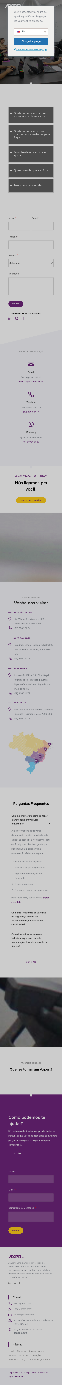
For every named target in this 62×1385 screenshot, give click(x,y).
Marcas (11, 1355)
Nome (12, 218)
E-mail (35, 218)
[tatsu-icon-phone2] (31, 394)
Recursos (12, 1359)
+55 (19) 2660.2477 (22, 1303)
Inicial (11, 1351)
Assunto (13, 255)
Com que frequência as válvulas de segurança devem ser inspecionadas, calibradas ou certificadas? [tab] (28, 918)
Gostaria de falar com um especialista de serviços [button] (31, 115)
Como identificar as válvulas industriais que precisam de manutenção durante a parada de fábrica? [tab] (29, 940)
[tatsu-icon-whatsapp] (31, 424)
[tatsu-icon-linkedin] (10, 318)
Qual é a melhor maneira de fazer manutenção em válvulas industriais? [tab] (29, 819)
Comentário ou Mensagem (22, 1208)
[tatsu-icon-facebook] (23, 318)
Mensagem (14, 273)
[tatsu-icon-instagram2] (14, 1153)
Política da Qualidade (39, 1359)
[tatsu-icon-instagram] (17, 318)
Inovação (36, 1355)
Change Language (31, 42)
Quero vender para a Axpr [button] (31, 170)
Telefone (13, 236)
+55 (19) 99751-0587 (22, 1309)
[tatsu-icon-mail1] (31, 364)
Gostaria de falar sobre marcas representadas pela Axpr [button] (32, 134)
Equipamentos (36, 1351)
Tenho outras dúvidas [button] (28, 185)
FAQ (23, 1359)
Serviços (21, 1351)
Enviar (16, 304)
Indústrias (23, 1355)
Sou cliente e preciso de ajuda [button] (30, 154)
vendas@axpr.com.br (24, 1314)
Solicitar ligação (31, 500)
